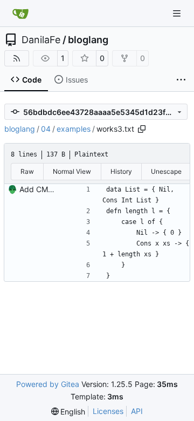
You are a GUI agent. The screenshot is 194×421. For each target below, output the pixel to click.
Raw (27, 171)
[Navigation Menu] (178, 13)
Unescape (166, 171)
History (121, 171)
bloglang (88, 40)
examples (74, 128)
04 (46, 128)
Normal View (72, 171)
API (137, 411)
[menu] (68, 411)
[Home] (20, 13)
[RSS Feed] (16, 58)
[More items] (181, 80)
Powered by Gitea (47, 384)
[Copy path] (142, 129)
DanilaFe (41, 40)
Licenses (108, 411)
